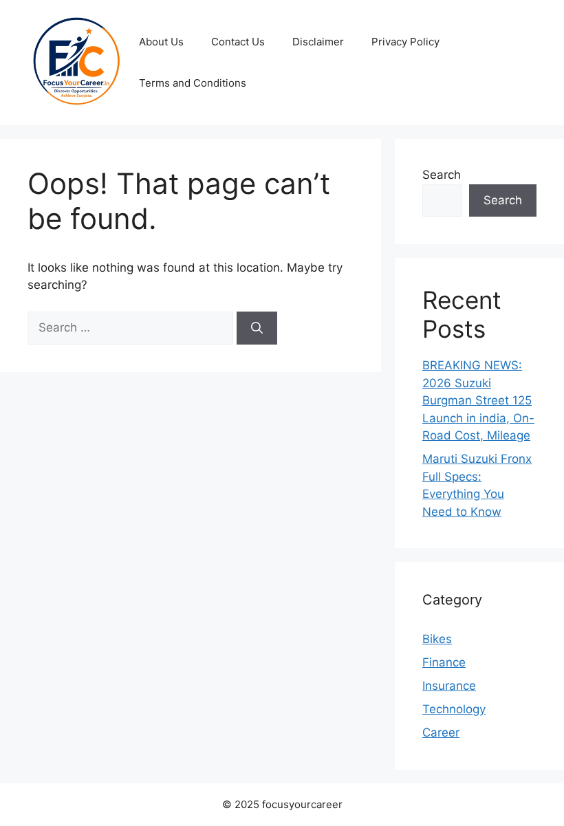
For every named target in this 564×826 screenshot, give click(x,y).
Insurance (449, 686)
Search (441, 175)
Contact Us (238, 41)
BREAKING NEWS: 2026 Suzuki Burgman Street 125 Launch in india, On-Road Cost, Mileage (478, 400)
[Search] (257, 328)
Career (440, 732)
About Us (161, 41)
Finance (444, 662)
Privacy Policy (405, 41)
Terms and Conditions (192, 82)
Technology (454, 709)
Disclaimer (318, 41)
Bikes (437, 639)
